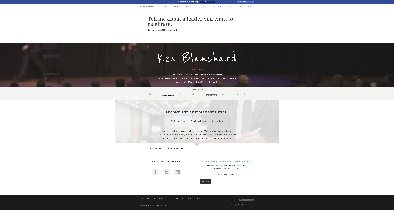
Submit (205, 182)
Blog (230, 7)
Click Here (207, 2)
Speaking (203, 7)
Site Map (245, 205)
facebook (155, 172)
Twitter (166, 172)
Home (167, 8)
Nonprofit (217, 7)
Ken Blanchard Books (147, 6)
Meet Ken (174, 7)
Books (189, 7)
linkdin (177, 172)
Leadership (164, 148)
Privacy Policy (235, 205)
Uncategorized (176, 148)
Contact (241, 7)
